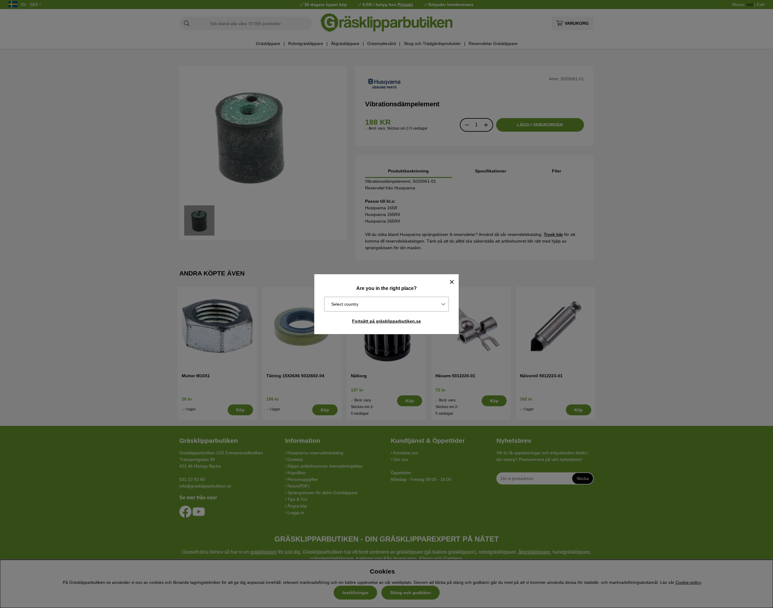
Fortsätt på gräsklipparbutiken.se (386, 321)
